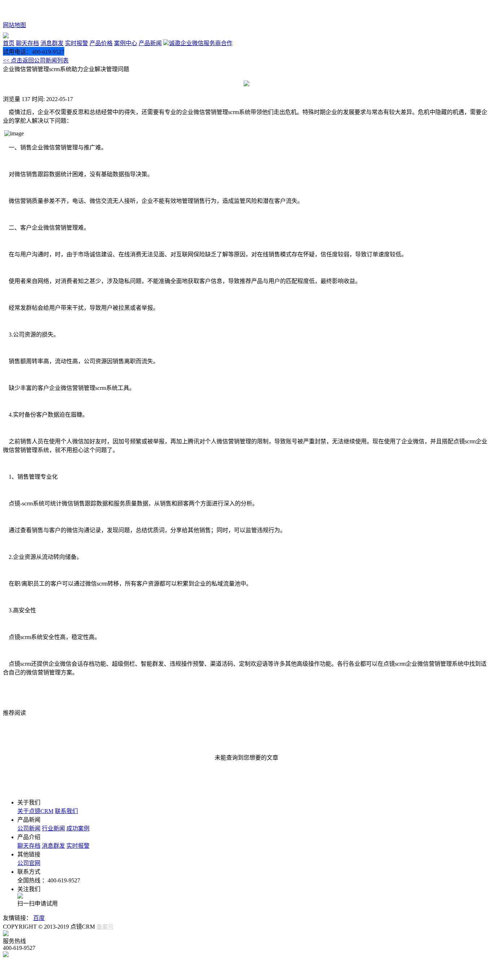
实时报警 (76, 43)
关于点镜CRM (35, 811)
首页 (8, 43)
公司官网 (28, 863)
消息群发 (52, 43)
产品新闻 (150, 43)
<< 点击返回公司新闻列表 (36, 60)
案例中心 (125, 43)
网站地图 (14, 25)
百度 (39, 918)
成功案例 (78, 828)
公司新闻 (28, 828)
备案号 (105, 927)
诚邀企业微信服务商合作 (200, 43)
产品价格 (101, 43)
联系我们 (66, 811)
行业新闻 (53, 828)
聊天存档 (27, 43)
